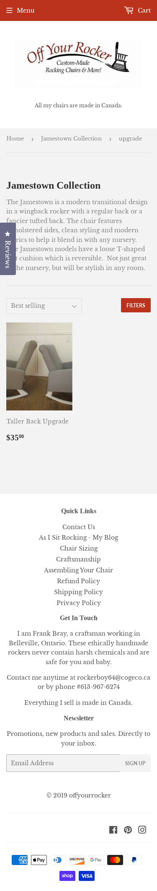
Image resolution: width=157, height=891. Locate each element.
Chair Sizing (79, 548)
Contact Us (78, 527)
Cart (143, 10)
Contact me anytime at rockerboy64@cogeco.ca (78, 677)
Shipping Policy (78, 592)
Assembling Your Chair (78, 570)
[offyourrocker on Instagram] (142, 831)
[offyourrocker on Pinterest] (128, 831)
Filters (135, 305)
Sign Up (135, 763)
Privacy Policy (79, 603)
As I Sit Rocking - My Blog (78, 537)
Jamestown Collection (71, 138)
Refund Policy (78, 581)
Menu (25, 10)
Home (15, 138)
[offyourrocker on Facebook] (113, 831)
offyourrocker (90, 795)
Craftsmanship (78, 559)
